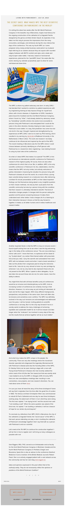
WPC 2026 (17, 492)
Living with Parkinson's (26, 18)
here (28, 383)
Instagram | (37, 499)
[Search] (17, 8)
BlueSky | (17, 499)
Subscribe (47, 492)
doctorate (30, 136)
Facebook (47, 499)
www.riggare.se (40, 460)
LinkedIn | (27, 499)
